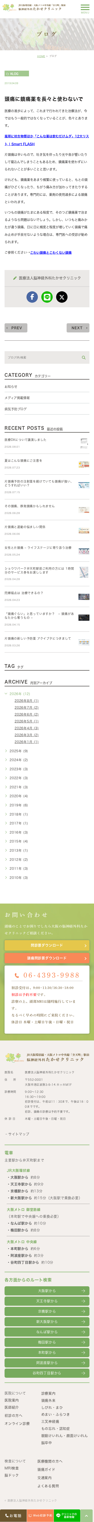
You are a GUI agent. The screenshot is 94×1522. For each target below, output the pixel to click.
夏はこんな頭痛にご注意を (23, 460)
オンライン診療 (17, 1423)
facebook (32, 297)
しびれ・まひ (52, 1407)
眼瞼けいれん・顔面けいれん (64, 1435)
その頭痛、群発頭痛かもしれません (30, 506)
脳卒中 (46, 1442)
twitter (62, 297)
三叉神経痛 (50, 1421)
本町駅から (47, 1352)
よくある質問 (48, 1486)
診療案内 (48, 1393)
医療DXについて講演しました (26, 439)
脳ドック (12, 1475)
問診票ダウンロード (47, 945)
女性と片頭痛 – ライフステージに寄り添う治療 (38, 547)
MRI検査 (12, 1468)
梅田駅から (47, 1342)
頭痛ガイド (46, 1469)
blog (14, 73)
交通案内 (44, 1477)
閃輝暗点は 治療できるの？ (24, 592)
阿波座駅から (47, 1362)
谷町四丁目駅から (47, 1373)
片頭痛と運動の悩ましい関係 (25, 526)
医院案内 (12, 1400)
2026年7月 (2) (27, 707)
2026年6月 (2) (27, 714)
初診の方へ (14, 1415)
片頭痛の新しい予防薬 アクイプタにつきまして (38, 638)
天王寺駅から (47, 1301)
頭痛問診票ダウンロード (47, 958)
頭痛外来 (48, 1400)
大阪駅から (47, 1290)
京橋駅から (47, 1311)
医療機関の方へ (50, 1461)
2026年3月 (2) (27, 735)
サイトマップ (18, 1134)
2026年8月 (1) (27, 700)
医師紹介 (12, 1407)
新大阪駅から (47, 1321)
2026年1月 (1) (27, 742)
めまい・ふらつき (55, 1414)
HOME (41, 56)
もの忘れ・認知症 (55, 1428)
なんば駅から (47, 1332)
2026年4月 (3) (27, 728)
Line (47, 297)
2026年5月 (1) (27, 721)
